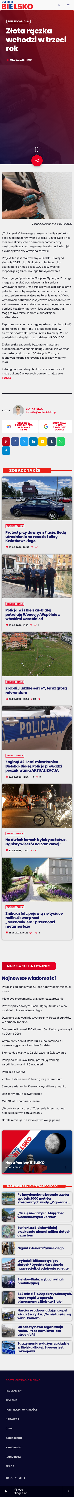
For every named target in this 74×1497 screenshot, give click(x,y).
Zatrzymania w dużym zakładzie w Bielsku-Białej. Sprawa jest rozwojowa (43, 1347)
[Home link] (17, 5)
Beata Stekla (34, 409)
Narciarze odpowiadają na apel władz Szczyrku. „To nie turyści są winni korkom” (44, 1314)
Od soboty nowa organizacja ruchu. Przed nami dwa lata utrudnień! (40, 1331)
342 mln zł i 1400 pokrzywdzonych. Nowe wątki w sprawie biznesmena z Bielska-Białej (44, 1298)
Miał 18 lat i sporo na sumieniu (21, 1101)
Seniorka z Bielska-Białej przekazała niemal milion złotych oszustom (43, 1231)
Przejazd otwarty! (13, 1072)
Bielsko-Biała (18, 21)
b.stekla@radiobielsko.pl (41, 412)
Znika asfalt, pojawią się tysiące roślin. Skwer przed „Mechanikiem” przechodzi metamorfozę (34, 920)
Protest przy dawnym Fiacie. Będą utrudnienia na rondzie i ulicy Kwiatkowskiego (36, 537)
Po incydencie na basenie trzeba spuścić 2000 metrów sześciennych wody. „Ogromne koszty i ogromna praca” (43, 1200)
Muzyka (11, 1156)
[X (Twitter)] (11, 1478)
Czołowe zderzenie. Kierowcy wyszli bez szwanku (34, 1086)
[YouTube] (7, 1478)
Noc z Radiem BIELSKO (25, 1162)
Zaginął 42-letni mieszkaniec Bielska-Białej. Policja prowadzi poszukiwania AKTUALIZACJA (34, 766)
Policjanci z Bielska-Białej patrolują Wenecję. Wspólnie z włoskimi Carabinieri (33, 614)
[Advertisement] (37, 104)
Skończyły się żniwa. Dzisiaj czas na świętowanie (34, 1052)
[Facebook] (24, 1478)
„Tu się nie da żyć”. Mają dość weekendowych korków (40, 1215)
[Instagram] (20, 1478)
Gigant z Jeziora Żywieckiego (40, 1248)
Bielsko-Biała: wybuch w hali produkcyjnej (40, 1281)
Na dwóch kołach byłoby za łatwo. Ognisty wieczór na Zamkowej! (36, 842)
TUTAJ (6, 378)
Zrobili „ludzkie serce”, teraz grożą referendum (36, 690)
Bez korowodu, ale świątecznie (22, 1093)
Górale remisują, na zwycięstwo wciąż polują (31, 1120)
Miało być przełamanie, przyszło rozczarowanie (33, 998)
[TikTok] (15, 1478)
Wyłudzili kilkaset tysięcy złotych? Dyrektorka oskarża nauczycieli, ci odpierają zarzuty (43, 1264)
